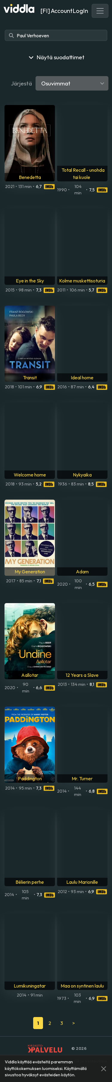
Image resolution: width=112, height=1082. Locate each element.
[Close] (103, 1068)
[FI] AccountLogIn (64, 10)
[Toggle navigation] (100, 11)
